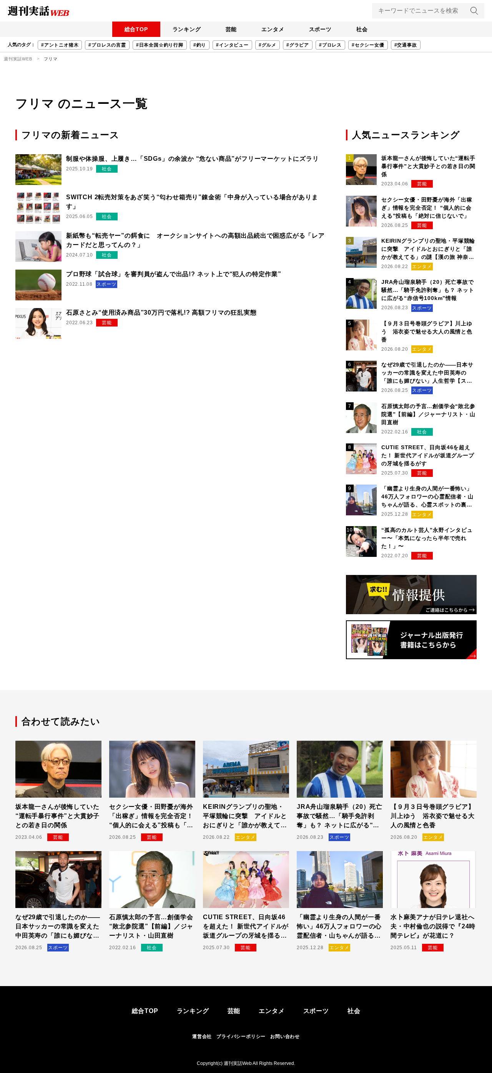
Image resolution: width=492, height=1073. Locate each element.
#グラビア (297, 45)
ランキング (187, 29)
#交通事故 (405, 45)
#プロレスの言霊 (107, 45)
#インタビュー (232, 45)
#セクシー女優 (368, 45)
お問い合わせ (285, 1036)
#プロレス (330, 45)
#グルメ (267, 45)
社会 (362, 29)
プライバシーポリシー (241, 1036)
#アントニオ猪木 (59, 45)
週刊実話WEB (18, 59)
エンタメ (272, 29)
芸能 (231, 29)
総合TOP (136, 29)
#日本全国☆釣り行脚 (159, 45)
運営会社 (202, 1036)
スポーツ (320, 29)
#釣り (199, 45)
